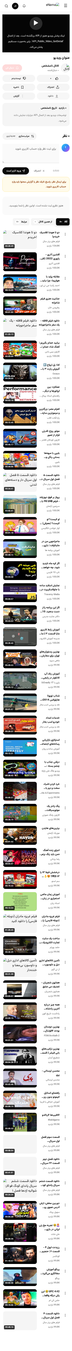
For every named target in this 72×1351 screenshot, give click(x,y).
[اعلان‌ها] (24, 6)
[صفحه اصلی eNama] (52, 6)
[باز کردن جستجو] (6, 6)
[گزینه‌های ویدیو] (65, 234)
